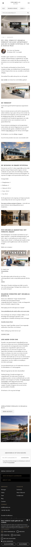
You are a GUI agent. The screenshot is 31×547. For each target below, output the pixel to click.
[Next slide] (28, 8)
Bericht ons (7, 480)
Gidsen (2, 492)
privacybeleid (11, 462)
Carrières (3, 501)
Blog (2, 498)
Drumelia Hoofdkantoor (7, 515)
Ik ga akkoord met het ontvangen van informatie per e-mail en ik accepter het (16, 461)
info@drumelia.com (5, 507)
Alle (3, 8)
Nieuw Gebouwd (21, 492)
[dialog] (15, 532)
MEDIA (3, 282)
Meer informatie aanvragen (12, 476)
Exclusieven (19, 489)
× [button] (29, 520)
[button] (3, 3)
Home (2, 37)
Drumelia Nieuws (12, 8)
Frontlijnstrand (20, 495)
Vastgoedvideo (4, 271)
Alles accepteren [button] (8, 544)
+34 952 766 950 (5, 510)
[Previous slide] (27, 8)
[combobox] (27, 520)
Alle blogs (10, 37)
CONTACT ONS (5, 334)
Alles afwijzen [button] (23, 544)
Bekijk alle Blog (7, 411)
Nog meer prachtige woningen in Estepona (11, 203)
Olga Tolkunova (10, 130)
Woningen (3, 489)
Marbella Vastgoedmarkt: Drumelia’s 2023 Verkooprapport (14, 438)
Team (2, 495)
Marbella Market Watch (7, 322)
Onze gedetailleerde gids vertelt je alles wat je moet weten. (15, 311)
